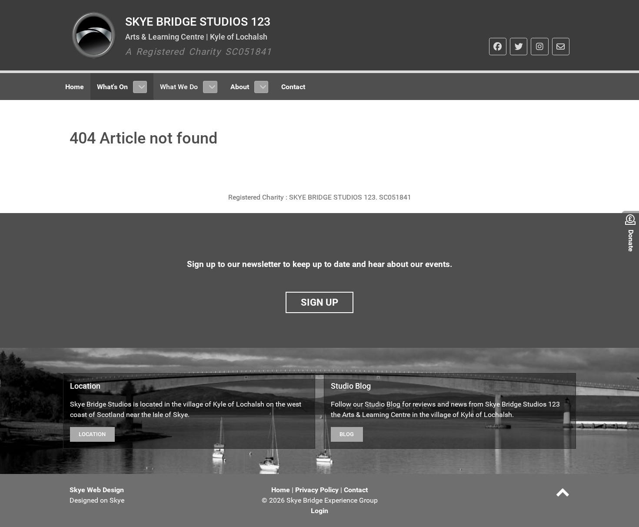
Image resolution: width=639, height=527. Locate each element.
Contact (356, 490)
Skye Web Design (97, 490)
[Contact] (560, 46)
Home (280, 490)
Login (319, 511)
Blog (346, 434)
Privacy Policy (317, 490)
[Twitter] (518, 46)
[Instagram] (539, 46)
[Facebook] (497, 46)
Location (92, 434)
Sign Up (319, 302)
